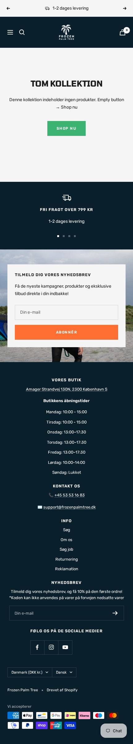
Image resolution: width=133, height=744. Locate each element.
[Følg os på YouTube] (65, 647)
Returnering (66, 559)
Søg (66, 529)
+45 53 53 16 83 (69, 495)
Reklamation (66, 569)
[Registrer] (115, 613)
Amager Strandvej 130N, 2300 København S (66, 389)
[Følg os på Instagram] (51, 647)
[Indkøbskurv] (122, 32)
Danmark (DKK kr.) (26, 672)
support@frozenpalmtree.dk (69, 507)
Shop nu (67, 128)
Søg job (66, 549)
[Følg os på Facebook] (37, 647)
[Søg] (22, 32)
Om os (66, 539)
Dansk (61, 672)
